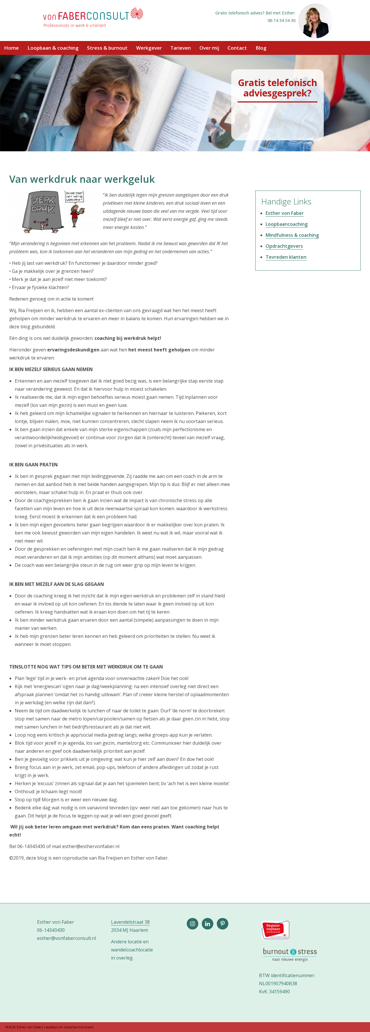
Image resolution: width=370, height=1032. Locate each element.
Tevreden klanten (286, 257)
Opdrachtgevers (284, 246)
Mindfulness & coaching (292, 235)
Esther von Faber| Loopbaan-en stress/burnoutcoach (93, 18)
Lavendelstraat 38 (130, 922)
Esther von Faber (285, 213)
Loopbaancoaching (287, 224)
